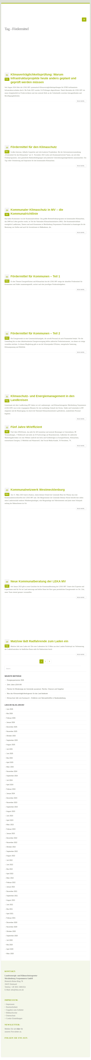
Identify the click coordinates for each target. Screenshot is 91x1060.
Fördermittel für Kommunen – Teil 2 (35, 333)
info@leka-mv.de (17, 990)
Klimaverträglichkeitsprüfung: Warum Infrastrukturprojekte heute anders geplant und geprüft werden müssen (43, 78)
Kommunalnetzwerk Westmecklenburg (38, 489)
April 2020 (9, 949)
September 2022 (12, 851)
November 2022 (11, 842)
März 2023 (10, 824)
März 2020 (10, 953)
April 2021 (9, 913)
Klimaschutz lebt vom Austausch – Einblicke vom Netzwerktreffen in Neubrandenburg (36, 698)
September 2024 (12, 776)
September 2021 (12, 896)
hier (18, 1029)
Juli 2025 (9, 749)
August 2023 (10, 811)
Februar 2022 (10, 882)
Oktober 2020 (11, 931)
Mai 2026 (9, 713)
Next (49, 661)
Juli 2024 (9, 780)
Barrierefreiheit (11, 1007)
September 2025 (12, 740)
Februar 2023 (10, 829)
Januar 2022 (10, 887)
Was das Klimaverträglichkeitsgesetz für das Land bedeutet (27, 693)
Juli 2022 (9, 860)
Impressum (10, 1004)
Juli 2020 (9, 940)
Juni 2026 (9, 709)
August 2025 (10, 745)
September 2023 (12, 807)
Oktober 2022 (11, 847)
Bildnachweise (11, 1013)
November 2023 (11, 802)
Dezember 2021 (11, 891)
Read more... (81, 101)
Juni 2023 (9, 816)
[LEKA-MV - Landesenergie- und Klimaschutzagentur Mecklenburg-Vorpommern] (11, 19)
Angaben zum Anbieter (14, 1010)
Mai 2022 (9, 869)
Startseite (8, 25)
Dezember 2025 (11, 727)
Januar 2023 (10, 833)
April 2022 (9, 873)
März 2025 (10, 767)
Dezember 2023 (11, 798)
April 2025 (9, 762)
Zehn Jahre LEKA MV (14, 685)
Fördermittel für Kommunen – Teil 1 (35, 276)
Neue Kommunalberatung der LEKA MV (38, 581)
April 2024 (9, 785)
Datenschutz (10, 1016)
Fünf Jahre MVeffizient (26, 427)
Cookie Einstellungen (14, 1018)
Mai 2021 (9, 909)
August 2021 (10, 900)
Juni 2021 (9, 904)
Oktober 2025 (11, 736)
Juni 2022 (9, 864)
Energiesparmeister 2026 (15, 680)
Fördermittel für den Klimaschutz (34, 147)
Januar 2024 (10, 793)
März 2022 (10, 878)
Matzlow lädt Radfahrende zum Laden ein (39, 641)
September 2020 (12, 936)
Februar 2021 (10, 918)
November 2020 (11, 927)
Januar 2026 (10, 722)
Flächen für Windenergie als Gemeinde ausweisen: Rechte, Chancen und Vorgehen (35, 689)
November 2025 (11, 731)
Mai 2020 (9, 945)
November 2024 (11, 771)
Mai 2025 (9, 758)
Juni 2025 (9, 753)
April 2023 (9, 820)
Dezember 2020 (11, 922)
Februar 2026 (10, 718)
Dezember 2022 (11, 838)
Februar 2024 (10, 789)
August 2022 (10, 856)
